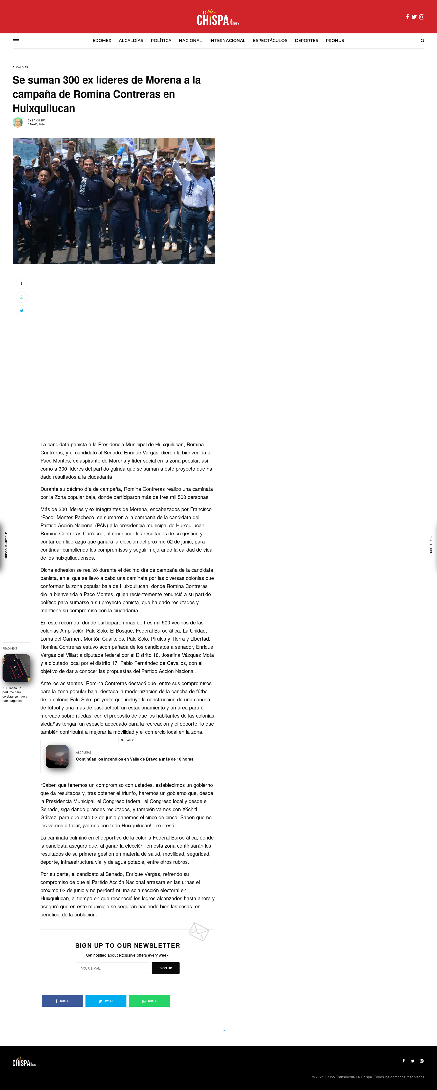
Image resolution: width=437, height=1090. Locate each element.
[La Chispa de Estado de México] (218, 17)
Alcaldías (20, 67)
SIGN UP (166, 968)
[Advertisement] (128, 406)
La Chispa (39, 120)
